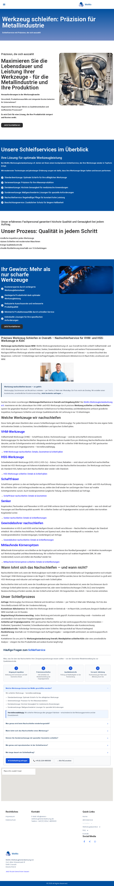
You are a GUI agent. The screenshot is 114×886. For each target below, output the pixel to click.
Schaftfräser (10, 479)
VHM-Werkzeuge (13, 431)
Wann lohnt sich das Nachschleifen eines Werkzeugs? (27, 731)
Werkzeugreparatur (90, 827)
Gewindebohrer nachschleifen (22, 523)
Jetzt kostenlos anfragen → (52, 393)
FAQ (84, 830)
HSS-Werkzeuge (12, 457)
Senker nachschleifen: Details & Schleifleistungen (25, 518)
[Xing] (89, 841)
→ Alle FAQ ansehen (64, 761)
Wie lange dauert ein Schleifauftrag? (20, 752)
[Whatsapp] (95, 841)
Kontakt (86, 834)
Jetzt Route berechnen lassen (17, 871)
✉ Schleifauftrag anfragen (17, 761)
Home (85, 816)
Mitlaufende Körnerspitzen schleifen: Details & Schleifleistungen (31, 562)
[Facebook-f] (84, 841)
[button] (4, 4)
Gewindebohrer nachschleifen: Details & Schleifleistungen (29, 540)
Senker (6, 501)
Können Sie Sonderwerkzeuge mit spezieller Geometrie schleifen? (32, 738)
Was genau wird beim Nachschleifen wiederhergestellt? (28, 724)
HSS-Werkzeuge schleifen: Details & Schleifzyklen (25, 474)
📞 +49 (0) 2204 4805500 (42, 761)
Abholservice (88, 820)
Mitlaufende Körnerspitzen (20, 545)
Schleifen (86, 823)
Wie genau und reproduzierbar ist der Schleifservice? (27, 745)
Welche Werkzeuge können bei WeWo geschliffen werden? (29, 688)
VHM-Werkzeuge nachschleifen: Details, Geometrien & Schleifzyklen (33, 452)
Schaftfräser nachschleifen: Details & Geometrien (25, 496)
